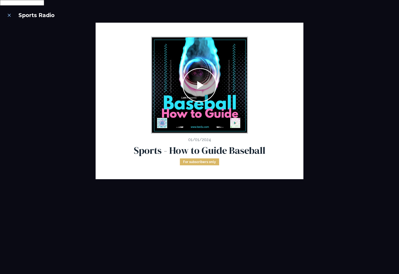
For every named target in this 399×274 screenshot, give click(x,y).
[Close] (9, 15)
